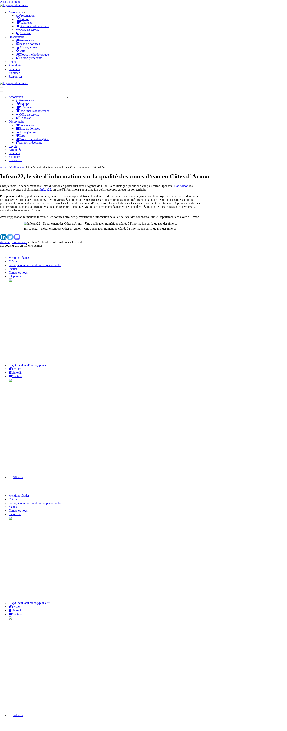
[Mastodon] (17, 237)
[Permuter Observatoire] (68, 121)
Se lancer (14, 69)
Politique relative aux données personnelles (35, 265)
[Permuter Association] (68, 97)
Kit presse (15, 276)
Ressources (15, 76)
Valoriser (14, 72)
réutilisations (17, 167)
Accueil (4, 167)
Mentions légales (19, 257)
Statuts (13, 269)
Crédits (13, 261)
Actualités (15, 65)
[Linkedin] (3, 237)
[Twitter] (10, 237)
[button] (24, 12)
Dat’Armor (181, 186)
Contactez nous (18, 272)
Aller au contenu (10, 1)
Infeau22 (45, 189)
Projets (13, 61)
